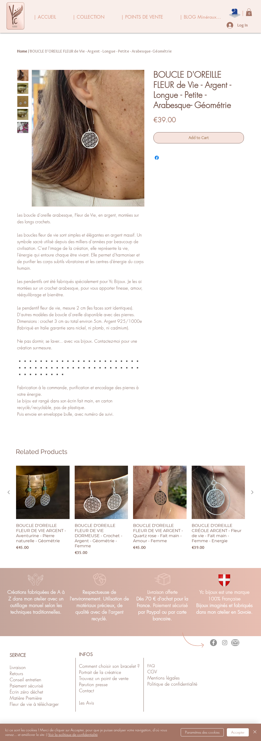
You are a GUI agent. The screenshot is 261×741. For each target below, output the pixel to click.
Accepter (237, 732)
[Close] (255, 732)
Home (22, 51)
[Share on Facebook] (157, 158)
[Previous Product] (9, 492)
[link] (249, 12)
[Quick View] (43, 492)
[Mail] (235, 642)
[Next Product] (252, 492)
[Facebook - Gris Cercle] (213, 642)
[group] (130, 510)
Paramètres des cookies (202, 732)
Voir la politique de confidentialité (73, 734)
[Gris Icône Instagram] (224, 642)
